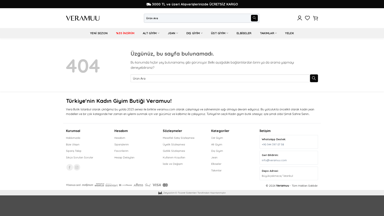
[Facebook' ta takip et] (69, 167)
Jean (171, 33)
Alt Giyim (150, 33)
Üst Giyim (218, 33)
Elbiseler (244, 33)
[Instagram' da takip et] (77, 167)
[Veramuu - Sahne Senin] (82, 18)
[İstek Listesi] (307, 18)
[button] (299, 18)
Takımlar (267, 33)
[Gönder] (254, 18)
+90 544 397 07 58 (273, 144)
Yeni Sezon (99, 33)
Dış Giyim (193, 33)
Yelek (289, 33)
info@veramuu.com (274, 160)
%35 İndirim (125, 33)
